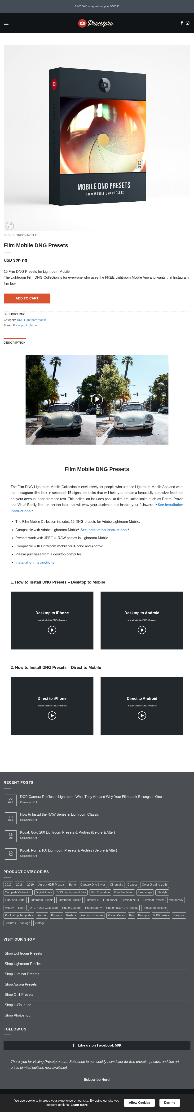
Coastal (132, 884)
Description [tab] (15, 342)
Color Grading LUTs (155, 884)
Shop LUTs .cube (18, 1005)
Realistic (179, 915)
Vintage (25, 923)
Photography (93, 907)
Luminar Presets (153, 900)
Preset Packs (116, 915)
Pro (131, 915)
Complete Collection (18, 892)
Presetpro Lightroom (26, 325)
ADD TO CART (27, 298)
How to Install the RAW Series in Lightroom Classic (59, 814)
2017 (8, 884)
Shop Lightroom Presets (23, 953)
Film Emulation (100, 892)
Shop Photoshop (17, 1015)
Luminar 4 (92, 900)
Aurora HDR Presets (51, 884)
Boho (72, 884)
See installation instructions (103, 530)
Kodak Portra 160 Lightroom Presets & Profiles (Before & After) (68, 850)
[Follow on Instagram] (187, 23)
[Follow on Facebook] (182, 23)
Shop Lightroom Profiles (23, 964)
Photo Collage (71, 907)
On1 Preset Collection (44, 907)
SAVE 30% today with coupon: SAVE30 (97, 6)
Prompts (143, 915)
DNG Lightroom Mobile (20, 235)
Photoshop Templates (19, 915)
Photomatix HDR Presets (122, 907)
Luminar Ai (110, 900)
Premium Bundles (91, 915)
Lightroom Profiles (69, 900)
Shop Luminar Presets (22, 974)
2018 (19, 884)
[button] (6, 23)
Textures (10, 923)
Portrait (42, 915)
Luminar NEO (130, 900)
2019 (30, 884)
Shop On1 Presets (19, 994)
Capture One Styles (93, 884)
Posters (71, 915)
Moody (9, 907)
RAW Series (161, 915)
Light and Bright (15, 900)
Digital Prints (44, 892)
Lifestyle (162, 892)
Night (21, 907)
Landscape (145, 892)
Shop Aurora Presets (21, 984)
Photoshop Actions (155, 907)
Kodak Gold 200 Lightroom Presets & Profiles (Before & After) (67, 832)
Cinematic (116, 884)
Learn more (79, 1105)
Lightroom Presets (41, 900)
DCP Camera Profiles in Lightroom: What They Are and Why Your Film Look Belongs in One (91, 797)
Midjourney (176, 900)
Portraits (56, 915)
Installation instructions (34, 562)
